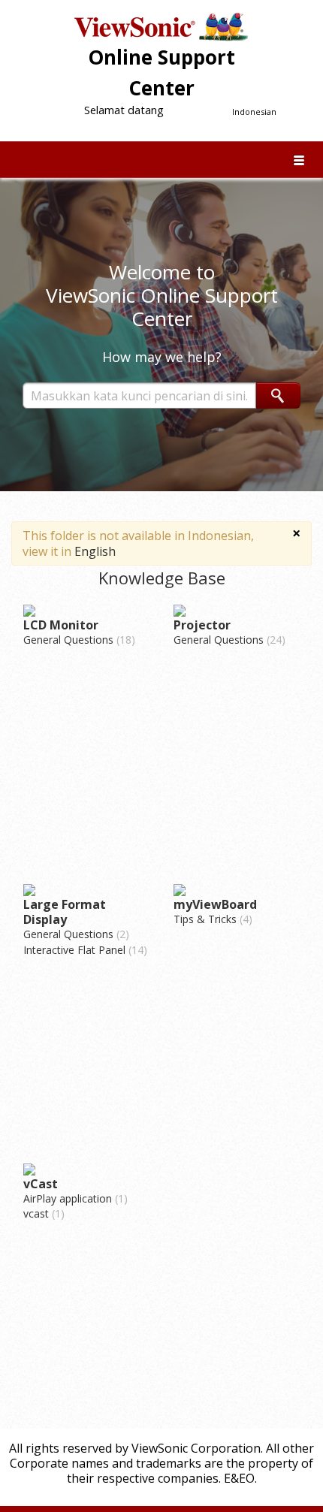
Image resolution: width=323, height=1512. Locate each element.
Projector (202, 625)
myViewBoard (215, 904)
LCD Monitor (60, 625)
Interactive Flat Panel (83, 950)
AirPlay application (73, 1198)
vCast (40, 1183)
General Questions (77, 639)
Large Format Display (64, 912)
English (95, 551)
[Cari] (278, 395)
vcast (42, 1213)
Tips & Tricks (211, 919)
